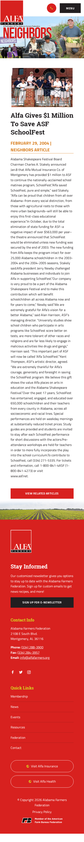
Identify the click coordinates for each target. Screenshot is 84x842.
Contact (16, 747)
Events (15, 717)
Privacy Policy (42, 811)
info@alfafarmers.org (35, 657)
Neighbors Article (30, 149)
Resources (18, 727)
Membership (19, 696)
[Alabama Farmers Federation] (21, 541)
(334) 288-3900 (51, 8)
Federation (18, 737)
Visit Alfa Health (44, 781)
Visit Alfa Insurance (44, 766)
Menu (70, 8)
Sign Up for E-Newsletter (42, 602)
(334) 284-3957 (28, 652)
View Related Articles (42, 493)
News (14, 706)
